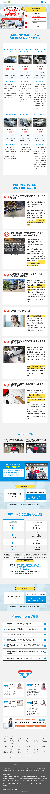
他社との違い (20, 764)
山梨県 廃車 (40, 778)
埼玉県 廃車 (5, 778)
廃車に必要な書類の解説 (40, 768)
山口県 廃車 (34, 781)
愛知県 (28, 778)
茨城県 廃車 (25, 778)
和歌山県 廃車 (10, 781)
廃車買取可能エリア (6, 774)
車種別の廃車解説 (40, 770)
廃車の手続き (15, 770)
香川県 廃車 (5, 783)
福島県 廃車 (33, 776)
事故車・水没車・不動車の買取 (23, 768)
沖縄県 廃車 (5, 785)
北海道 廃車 (5, 776)
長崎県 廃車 (17, 783)
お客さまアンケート (10, 764)
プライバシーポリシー (14, 789)
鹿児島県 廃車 (41, 783)
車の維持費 (35, 770)
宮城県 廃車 (19, 776)
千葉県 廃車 (20, 778)
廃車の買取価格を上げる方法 (23, 770)
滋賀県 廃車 (43, 780)
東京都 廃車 (10, 778)
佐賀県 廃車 (22, 783)
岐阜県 (31, 778)
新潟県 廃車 (35, 778)
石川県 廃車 (5, 780)
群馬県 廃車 (43, 776)
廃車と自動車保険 (32, 768)
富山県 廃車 (45, 778)
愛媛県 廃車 (44, 781)
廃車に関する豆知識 (6, 768)
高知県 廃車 (10, 783)
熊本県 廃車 (32, 783)
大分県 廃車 (27, 783)
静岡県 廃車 (14, 780)
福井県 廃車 (10, 780)
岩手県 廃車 (14, 776)
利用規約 (8, 789)
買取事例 (15, 764)
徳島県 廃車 (39, 781)
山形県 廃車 (29, 776)
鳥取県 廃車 (20, 781)
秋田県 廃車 (24, 776)
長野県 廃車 (19, 780)
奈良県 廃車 (5, 781)
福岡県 (13, 783)
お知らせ (4, 764)
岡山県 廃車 (25, 781)
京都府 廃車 (38, 780)
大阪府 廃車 (29, 780)
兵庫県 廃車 (33, 780)
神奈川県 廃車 (14, 778)
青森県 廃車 (10, 776)
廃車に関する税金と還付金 (7, 770)
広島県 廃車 (29, 781)
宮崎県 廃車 (36, 783)
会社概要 (4, 789)
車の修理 (30, 770)
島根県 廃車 (15, 781)
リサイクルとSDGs (14, 768)
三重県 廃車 (24, 780)
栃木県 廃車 (38, 776)
